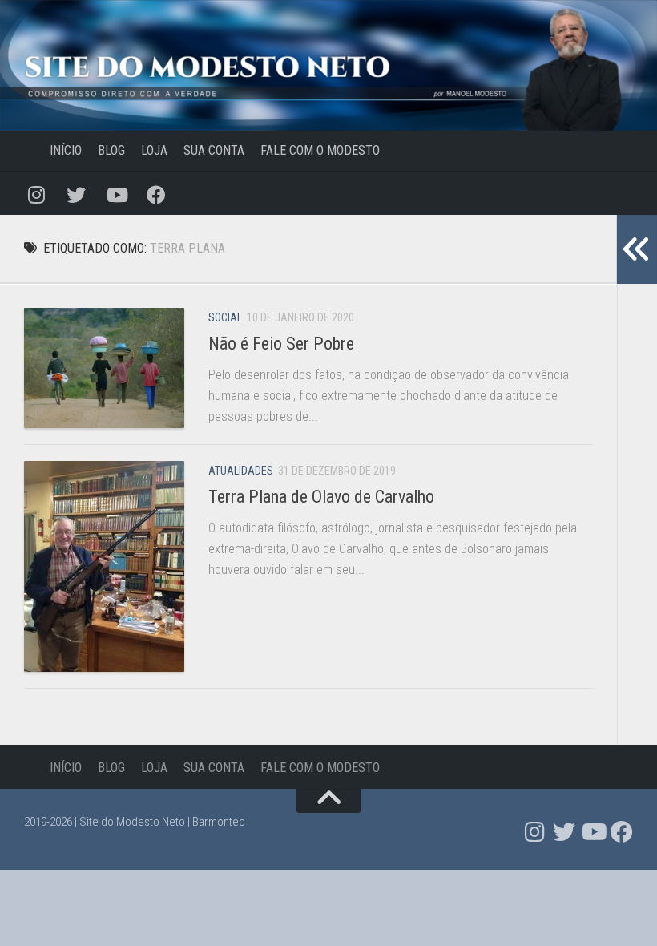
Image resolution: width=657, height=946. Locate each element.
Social (225, 317)
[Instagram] (36, 193)
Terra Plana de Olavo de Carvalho (321, 497)
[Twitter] (76, 193)
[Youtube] (116, 193)
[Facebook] (156, 193)
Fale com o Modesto (320, 150)
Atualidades (240, 470)
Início (53, 150)
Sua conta (213, 150)
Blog (111, 150)
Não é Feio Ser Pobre (281, 344)
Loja (154, 150)
